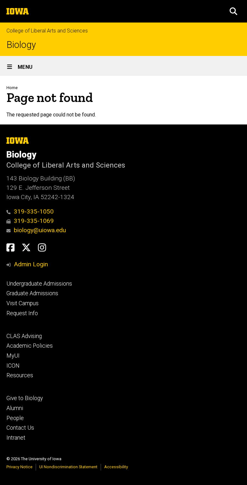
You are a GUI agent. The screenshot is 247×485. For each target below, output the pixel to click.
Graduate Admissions (32, 293)
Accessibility (116, 466)
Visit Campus (22, 303)
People (15, 418)
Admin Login (31, 264)
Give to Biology (24, 398)
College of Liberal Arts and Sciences (47, 31)
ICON (13, 365)
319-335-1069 (34, 220)
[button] (233, 11)
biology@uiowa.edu (40, 230)
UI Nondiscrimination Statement (68, 466)
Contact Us (20, 428)
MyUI (13, 355)
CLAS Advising (24, 336)
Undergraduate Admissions (39, 283)
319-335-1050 (34, 211)
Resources (19, 375)
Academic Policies (29, 346)
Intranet (15, 438)
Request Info (22, 313)
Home (12, 87)
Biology (21, 45)
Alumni (14, 408)
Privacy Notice (19, 466)
